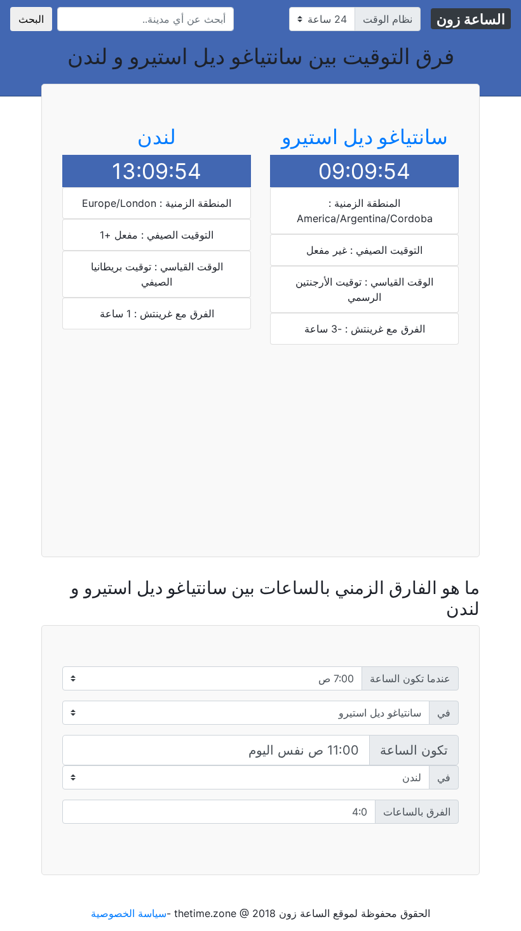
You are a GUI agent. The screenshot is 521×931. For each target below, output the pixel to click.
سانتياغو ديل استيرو (364, 136)
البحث (31, 19)
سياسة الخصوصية (128, 913)
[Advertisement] (364, 430)
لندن (156, 136)
